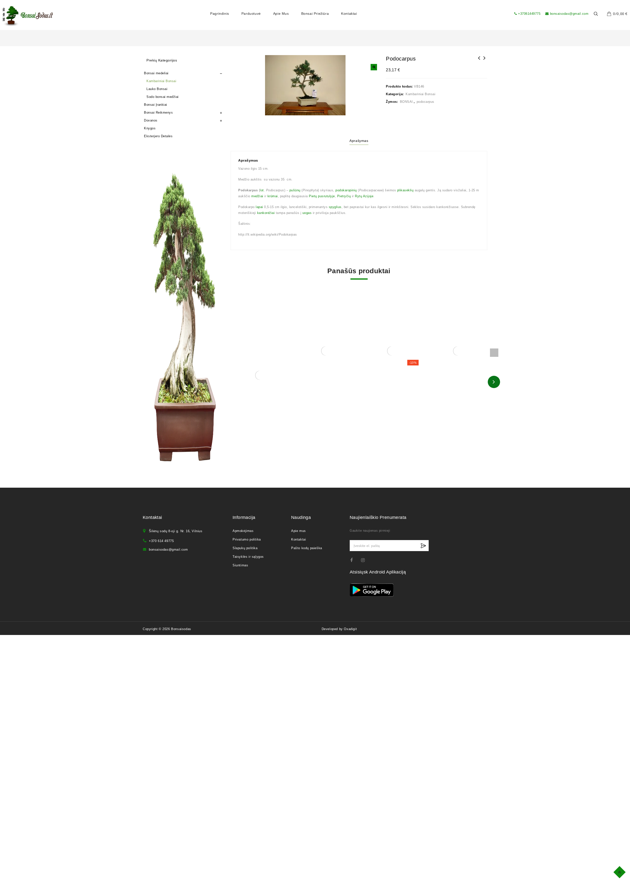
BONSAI (406, 102)
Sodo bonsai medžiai (162, 97)
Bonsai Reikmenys (158, 112)
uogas (307, 213)
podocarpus (425, 102)
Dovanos (151, 120)
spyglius (335, 207)
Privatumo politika (247, 539)
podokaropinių (346, 190)
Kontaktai (349, 13)
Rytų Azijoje (364, 196)
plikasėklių (405, 190)
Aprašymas (358, 141)
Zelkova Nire (479, 61)
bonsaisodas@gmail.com (569, 13)
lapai (259, 207)
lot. (262, 190)
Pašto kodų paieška (306, 548)
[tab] (359, 141)
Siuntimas (240, 565)
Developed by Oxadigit (339, 629)
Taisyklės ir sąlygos (248, 556)
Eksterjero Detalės (158, 136)
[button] (374, 67)
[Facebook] (354, 560)
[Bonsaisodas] (27, 16)
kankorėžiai (266, 213)
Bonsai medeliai (156, 73)
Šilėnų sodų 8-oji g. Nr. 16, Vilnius (176, 531)
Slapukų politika (245, 548)
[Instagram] (365, 560)
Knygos (150, 128)
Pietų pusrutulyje (322, 196)
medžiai (257, 196)
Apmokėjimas (243, 531)
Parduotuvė (251, 13)
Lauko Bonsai (156, 89)
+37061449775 (529, 13)
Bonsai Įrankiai (155, 104)
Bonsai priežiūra (315, 13)
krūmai (273, 196)
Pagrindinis (219, 13)
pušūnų (294, 190)
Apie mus (281, 13)
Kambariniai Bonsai (420, 94)
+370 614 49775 (161, 541)
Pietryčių (344, 196)
